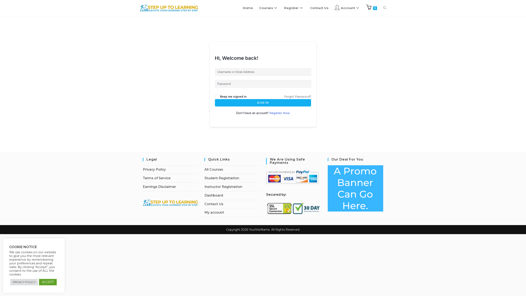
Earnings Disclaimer (159, 187)
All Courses (213, 169)
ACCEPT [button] (48, 282)
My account (214, 212)
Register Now (279, 113)
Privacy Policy (154, 169)
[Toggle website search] (384, 8)
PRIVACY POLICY (24, 282)
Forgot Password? (297, 96)
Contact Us (213, 204)
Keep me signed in (233, 96)
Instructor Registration (223, 187)
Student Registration (221, 178)
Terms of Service (157, 178)
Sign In (263, 102)
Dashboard (213, 195)
